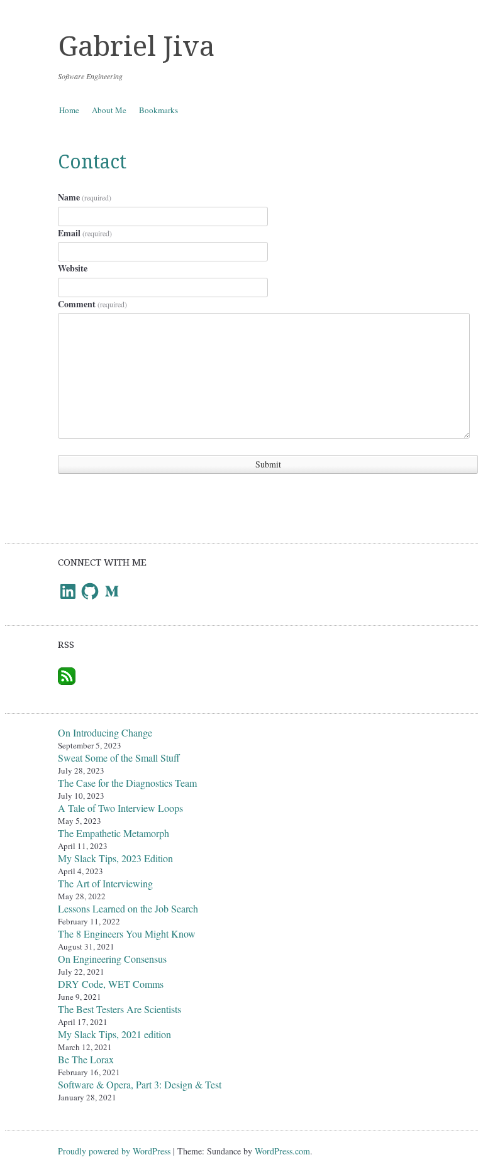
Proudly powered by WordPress (114, 1151)
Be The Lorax (86, 1059)
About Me (109, 110)
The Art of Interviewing (105, 883)
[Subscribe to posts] (66, 672)
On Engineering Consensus (112, 958)
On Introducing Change (105, 732)
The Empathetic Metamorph (113, 833)
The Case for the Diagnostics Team (127, 782)
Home (69, 110)
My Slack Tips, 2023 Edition (115, 858)
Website (72, 268)
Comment (92, 303)
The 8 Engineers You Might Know (127, 933)
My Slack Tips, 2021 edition (114, 1034)
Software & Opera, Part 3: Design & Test (139, 1084)
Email (85, 232)
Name (84, 197)
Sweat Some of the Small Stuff (119, 757)
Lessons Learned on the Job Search (128, 908)
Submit (268, 464)
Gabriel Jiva (136, 46)
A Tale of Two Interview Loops (120, 807)
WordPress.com (282, 1151)
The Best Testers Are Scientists (119, 1009)
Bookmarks (158, 110)
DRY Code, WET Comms (111, 983)
